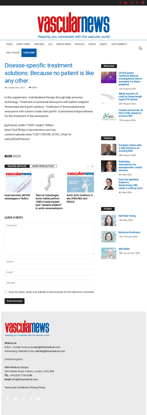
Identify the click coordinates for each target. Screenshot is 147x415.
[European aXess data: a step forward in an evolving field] (108, 149)
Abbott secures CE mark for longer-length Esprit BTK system (130, 96)
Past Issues (13, 52)
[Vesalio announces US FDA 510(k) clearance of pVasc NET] (108, 114)
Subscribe (29, 52)
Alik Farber (124, 249)
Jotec (16, 156)
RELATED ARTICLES (17, 166)
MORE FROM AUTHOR (43, 166)
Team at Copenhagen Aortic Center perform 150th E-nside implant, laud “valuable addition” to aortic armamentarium (49, 202)
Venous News (63, 44)
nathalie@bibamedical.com (50, 351)
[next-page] (92, 166)
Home (9, 44)
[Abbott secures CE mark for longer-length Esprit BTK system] (108, 98)
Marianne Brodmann (129, 232)
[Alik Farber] (108, 253)
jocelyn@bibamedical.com (45, 347)
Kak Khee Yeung (127, 216)
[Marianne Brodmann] (108, 237)
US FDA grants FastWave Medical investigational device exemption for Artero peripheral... (130, 79)
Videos (92, 44)
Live (50, 44)
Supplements (119, 44)
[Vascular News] (73, 25)
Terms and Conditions (17, 387)
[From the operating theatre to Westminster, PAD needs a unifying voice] (108, 184)
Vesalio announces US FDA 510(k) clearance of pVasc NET (131, 113)
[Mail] (131, 3)
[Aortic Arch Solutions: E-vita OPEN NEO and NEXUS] (80, 181)
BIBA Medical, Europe (16, 367)
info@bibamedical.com (25, 379)
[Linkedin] (125, 3)
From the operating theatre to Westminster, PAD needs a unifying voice (131, 184)
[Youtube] (143, 3)
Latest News (23, 44)
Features (39, 44)
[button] (140, 48)
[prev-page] (88, 166)
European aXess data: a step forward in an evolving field (130, 148)
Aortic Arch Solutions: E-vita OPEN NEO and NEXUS (80, 198)
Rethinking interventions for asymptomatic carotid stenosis (130, 166)
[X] (137, 3)
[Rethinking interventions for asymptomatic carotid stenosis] (108, 166)
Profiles (80, 44)
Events (104, 44)
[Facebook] (120, 3)
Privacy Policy (37, 387)
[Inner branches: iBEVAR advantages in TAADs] (18, 181)
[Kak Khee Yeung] (108, 220)
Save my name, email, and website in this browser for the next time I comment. (51, 292)
